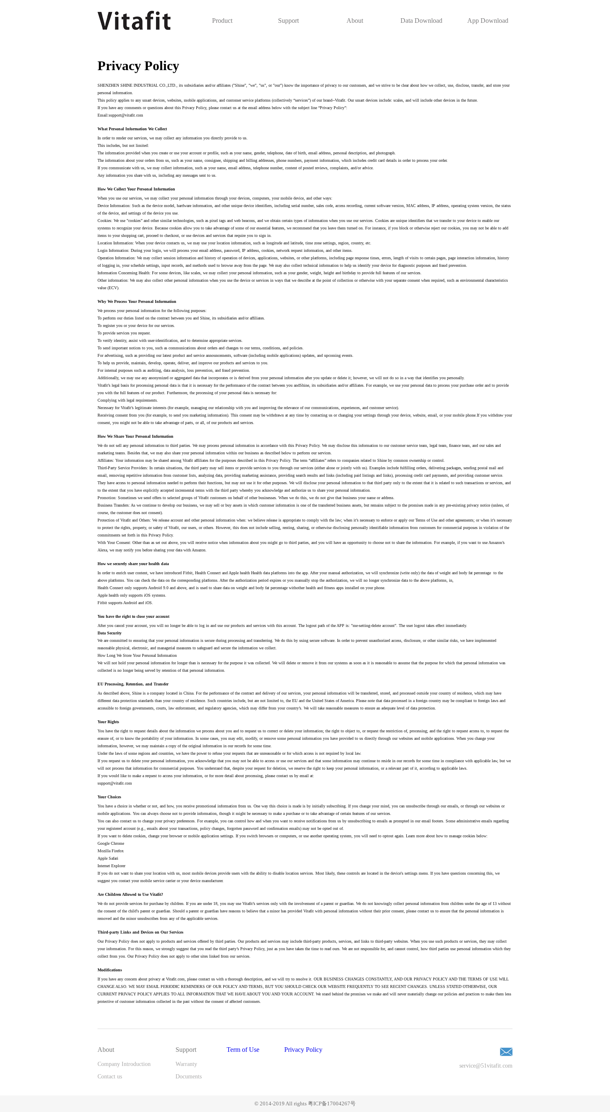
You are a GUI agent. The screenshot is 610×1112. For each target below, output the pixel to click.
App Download (487, 20)
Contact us (110, 1076)
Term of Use (243, 1049)
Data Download (421, 20)
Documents (189, 1076)
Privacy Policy (303, 1049)
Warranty (186, 1064)
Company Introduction (124, 1064)
